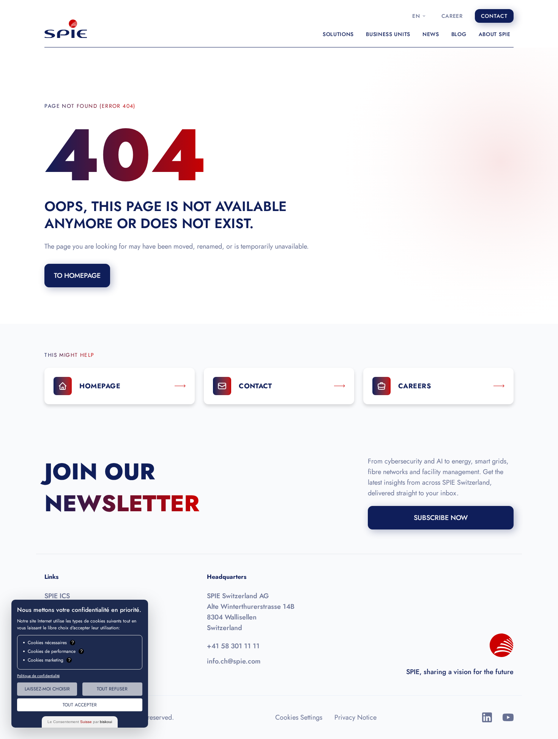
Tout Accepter (80, 704)
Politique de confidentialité (38, 676)
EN (416, 16)
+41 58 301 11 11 (233, 646)
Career (452, 16)
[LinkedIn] (487, 717)
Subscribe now (441, 518)
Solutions (338, 34)
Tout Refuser (112, 688)
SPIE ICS (57, 596)
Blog (459, 34)
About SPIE (495, 34)
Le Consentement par (79, 722)
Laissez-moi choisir (47, 688)
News (430, 34)
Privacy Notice (355, 717)
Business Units (388, 34)
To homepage (77, 275)
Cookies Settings (298, 717)
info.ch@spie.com (233, 661)
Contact (494, 16)
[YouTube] (508, 717)
